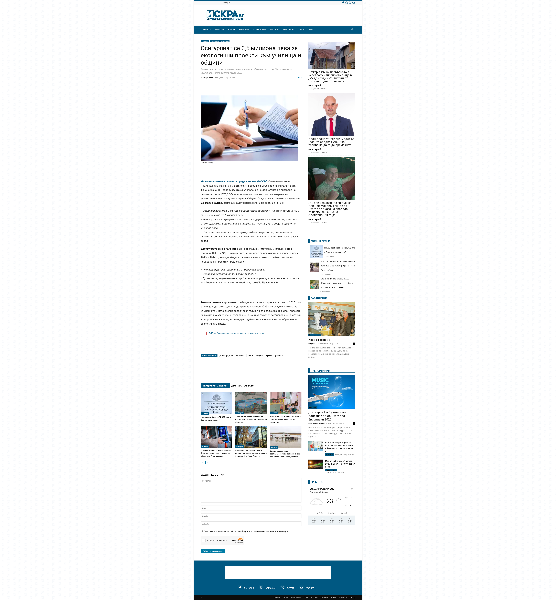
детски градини (226, 355)
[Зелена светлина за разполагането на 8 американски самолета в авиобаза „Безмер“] (285, 437)
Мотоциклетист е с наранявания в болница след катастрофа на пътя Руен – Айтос (338, 265)
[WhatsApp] (253, 88)
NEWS (311, 29)
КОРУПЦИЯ (244, 29)
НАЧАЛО (207, 29)
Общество (225, 41)
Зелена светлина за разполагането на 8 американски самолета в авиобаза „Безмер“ (285, 454)
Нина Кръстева (207, 78)
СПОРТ (302, 29)
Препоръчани (331, 470)
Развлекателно (314, 335)
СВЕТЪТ (231, 29)
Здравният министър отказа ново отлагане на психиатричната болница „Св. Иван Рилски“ (251, 453)
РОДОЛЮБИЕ (259, 29)
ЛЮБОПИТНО (288, 29)
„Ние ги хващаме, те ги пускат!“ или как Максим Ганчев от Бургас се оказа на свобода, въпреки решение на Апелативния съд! (330, 209)
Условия (314, 597)
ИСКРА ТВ (274, 29)
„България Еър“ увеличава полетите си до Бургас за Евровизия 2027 (327, 416)
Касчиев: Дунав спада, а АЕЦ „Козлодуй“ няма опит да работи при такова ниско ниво (336, 283)
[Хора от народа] (331, 319)
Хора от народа (319, 340)
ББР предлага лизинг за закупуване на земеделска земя (236, 333)
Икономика (215, 41)
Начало (277, 597)
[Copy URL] (282, 88)
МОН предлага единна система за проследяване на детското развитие (285, 419)
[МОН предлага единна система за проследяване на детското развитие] (285, 403)
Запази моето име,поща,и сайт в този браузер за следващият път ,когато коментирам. (247, 531)
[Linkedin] (231, 88)
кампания (240, 355)
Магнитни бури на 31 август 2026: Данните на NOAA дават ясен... (340, 464)
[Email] (246, 88)
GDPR (306, 597)
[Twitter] (350, 2)
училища (279, 355)
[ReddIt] (239, 88)
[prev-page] (202, 462)
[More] (290, 88)
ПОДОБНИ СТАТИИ (215, 385)
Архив (333, 597)
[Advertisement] (251, 172)
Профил (226, 2)
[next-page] (207, 462)
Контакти (343, 597)
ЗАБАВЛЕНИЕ (319, 298)
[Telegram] (268, 88)
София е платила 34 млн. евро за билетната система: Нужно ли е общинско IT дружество (216, 453)
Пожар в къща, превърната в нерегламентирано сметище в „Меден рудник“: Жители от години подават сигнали (330, 77)
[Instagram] (346, 2)
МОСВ (250, 355)
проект (269, 355)
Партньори (296, 597)
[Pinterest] (275, 88)
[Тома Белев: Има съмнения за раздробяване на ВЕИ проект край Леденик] (251, 403)
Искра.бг (311, 344)
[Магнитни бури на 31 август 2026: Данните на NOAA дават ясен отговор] (315, 465)
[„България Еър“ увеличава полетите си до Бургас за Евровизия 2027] (331, 392)
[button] (351, 29)
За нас (286, 597)
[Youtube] (353, 2)
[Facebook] (342, 2)
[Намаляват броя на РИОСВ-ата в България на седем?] (216, 403)
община (259, 355)
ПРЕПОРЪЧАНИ (320, 370)
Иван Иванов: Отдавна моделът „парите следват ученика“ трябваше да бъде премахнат (331, 142)
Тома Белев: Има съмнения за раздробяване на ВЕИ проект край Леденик (251, 419)
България (205, 41)
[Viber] (260, 88)
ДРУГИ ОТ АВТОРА (242, 385)
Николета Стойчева (316, 423)
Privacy (352, 597)
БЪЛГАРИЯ (219, 29)
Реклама (324, 597)
